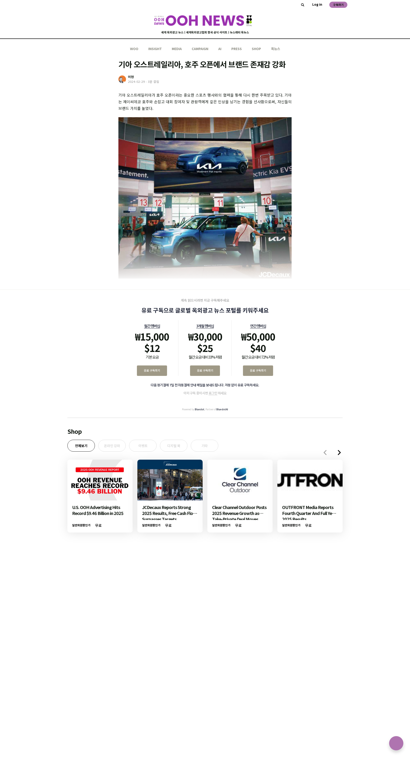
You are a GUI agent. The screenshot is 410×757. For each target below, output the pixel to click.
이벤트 (143, 445)
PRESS (236, 48)
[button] (339, 452)
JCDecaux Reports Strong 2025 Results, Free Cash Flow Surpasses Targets (169, 513)
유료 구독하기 (152, 370)
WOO (134, 48)
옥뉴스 (275, 48)
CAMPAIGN (200, 48)
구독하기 (338, 5)
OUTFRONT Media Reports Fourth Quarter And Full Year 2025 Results (309, 513)
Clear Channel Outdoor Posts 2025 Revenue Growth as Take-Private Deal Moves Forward (239, 516)
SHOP (256, 48)
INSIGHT (155, 48)
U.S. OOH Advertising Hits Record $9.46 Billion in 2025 (97, 510)
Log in (317, 4)
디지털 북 (173, 445)
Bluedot (199, 409)
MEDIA (177, 48)
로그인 (213, 393)
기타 (204, 445)
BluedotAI (222, 409)
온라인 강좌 (112, 445)
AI (219, 48)
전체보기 (81, 445)
